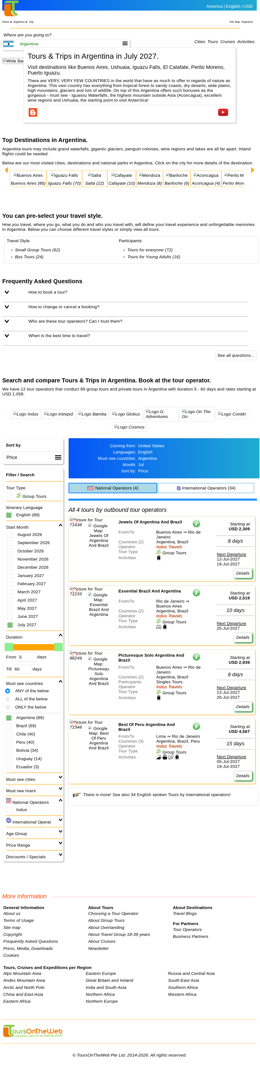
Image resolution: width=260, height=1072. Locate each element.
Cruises (227, 42)
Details (243, 573)
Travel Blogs (185, 913)
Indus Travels (169, 546)
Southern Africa (183, 987)
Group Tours (34, 496)
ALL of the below (31, 699)
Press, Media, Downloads (28, 948)
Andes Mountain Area (24, 980)
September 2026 (33, 542)
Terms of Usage (18, 920)
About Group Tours (106, 920)
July (31, 21)
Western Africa (182, 994)
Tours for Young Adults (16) (153, 256)
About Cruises (102, 941)
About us (12, 913)
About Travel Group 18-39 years (119, 934)
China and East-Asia (23, 994)
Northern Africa (100, 994)
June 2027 (27, 616)
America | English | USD (229, 6)
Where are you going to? (27, 35)
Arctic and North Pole (23, 987)
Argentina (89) (30, 717)
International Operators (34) (208, 488)
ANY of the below (32, 690)
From (11, 657)
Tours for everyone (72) (150, 249)
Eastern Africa (16, 1001)
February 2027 (31, 583)
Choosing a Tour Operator (113, 913)
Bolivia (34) (27, 750)
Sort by (13, 445)
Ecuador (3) (27, 766)
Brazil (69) (26, 725)
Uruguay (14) (29, 758)
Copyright (12, 934)
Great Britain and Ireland (109, 980)
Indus (21, 809)
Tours (212, 42)
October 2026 (30, 551)
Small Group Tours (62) (37, 249)
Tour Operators (187, 929)
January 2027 (30, 575)
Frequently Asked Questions (30, 941)
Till (9, 669)
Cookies (11, 955)
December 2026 (33, 567)
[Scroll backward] (6, 170)
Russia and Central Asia (191, 973)
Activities (246, 42)
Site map (12, 927)
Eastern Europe (101, 973)
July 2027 (26, 624)
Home (5, 21)
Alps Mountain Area (22, 973)
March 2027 (29, 591)
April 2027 (27, 600)
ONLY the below (30, 707)
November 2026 (33, 559)
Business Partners (190, 936)
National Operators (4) (116, 488)
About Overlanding (106, 927)
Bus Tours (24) (29, 256)
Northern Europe (102, 1001)
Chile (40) (25, 734)
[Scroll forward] (253, 170)
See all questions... (236, 355)
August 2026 (29, 534)
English (28, 514)
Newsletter (98, 948)
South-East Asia (183, 980)
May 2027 (27, 608)
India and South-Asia (106, 987)
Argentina (19, 21)
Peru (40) (25, 742)
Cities (199, 42)
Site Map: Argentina (241, 21)
